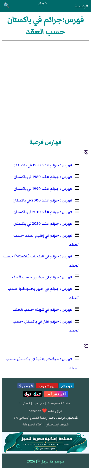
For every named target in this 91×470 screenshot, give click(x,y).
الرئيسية (81, 6)
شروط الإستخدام (57, 424)
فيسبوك (26, 385)
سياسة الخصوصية (59, 403)
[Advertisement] (45, 88)
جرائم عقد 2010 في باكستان (36, 212)
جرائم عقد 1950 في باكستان (36, 165)
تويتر (66, 385)
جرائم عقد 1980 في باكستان (36, 177)
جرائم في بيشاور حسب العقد (35, 277)
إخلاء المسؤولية (32, 424)
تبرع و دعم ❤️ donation (45, 410)
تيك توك (32, 394)
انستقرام (56, 394)
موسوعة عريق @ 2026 (45, 461)
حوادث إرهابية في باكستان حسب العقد (42, 363)
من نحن (38, 403)
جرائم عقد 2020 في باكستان (36, 223)
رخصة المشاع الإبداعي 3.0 (31, 417)
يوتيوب (47, 385)
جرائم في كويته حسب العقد (35, 309)
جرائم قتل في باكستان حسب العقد (46, 326)
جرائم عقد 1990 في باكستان (36, 188)
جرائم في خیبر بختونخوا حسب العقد (43, 293)
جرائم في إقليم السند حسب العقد (46, 240)
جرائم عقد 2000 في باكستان (36, 200)
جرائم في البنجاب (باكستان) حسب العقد (41, 261)
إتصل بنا (25, 403)
